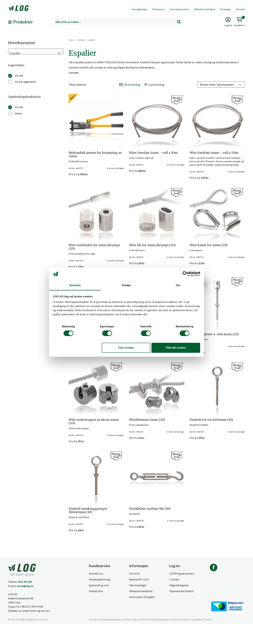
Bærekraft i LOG (139, 579)
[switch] (107, 333)
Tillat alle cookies (175, 347)
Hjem (71, 40)
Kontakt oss (96, 573)
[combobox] (118, 21)
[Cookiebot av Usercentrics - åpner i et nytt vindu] (185, 273)
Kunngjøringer (139, 9)
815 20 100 (25, 581)
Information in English (142, 596)
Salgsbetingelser (179, 585)
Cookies (174, 579)
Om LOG (134, 573)
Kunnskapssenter (179, 9)
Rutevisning (132, 84)
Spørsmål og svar (99, 585)
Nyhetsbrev (96, 591)
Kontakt (240, 9)
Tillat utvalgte (126, 347)
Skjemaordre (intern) (181, 591)
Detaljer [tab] (126, 285)
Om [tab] (178, 285)
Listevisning (156, 84)
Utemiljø (81, 40)
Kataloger (225, 9)
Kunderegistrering (99, 579)
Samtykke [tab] (75, 285)
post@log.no (25, 585)
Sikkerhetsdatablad (204, 9)
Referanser (158, 9)
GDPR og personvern (181, 573)
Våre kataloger (138, 585)
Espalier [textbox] (35, 53)
